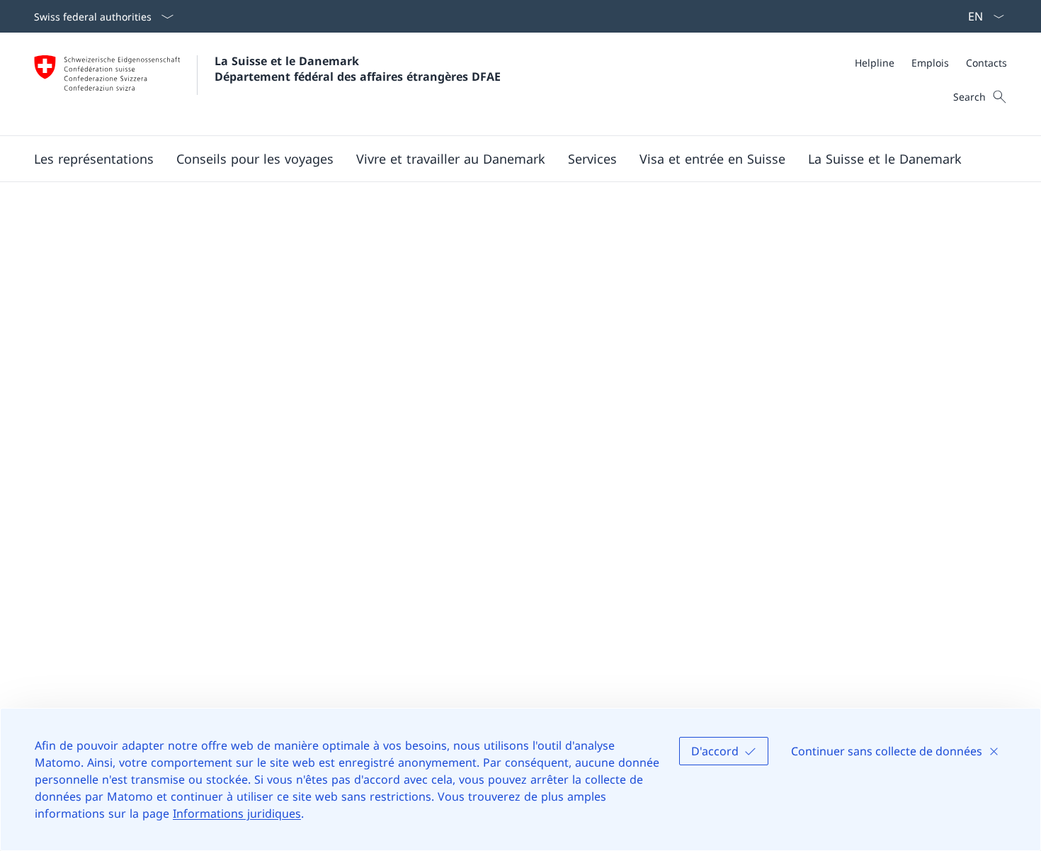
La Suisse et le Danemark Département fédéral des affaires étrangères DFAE (358, 68)
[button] (94, 158)
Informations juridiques (237, 813)
